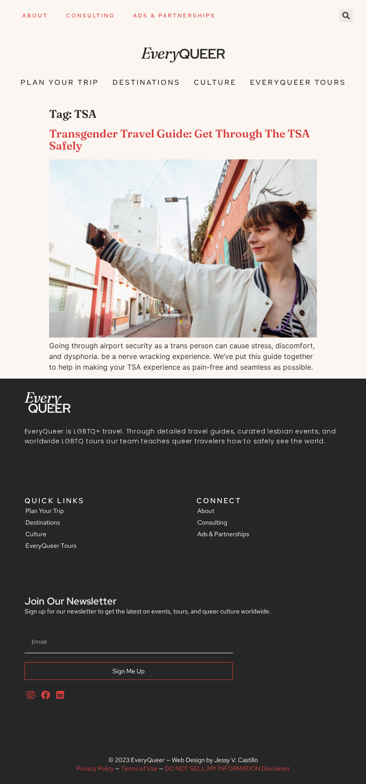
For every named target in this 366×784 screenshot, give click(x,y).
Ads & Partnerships (174, 15)
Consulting (90, 15)
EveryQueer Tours (298, 82)
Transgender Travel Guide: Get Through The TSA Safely (179, 140)
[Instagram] (31, 695)
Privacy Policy (95, 768)
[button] (346, 15)
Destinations (146, 82)
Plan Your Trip (60, 82)
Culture (215, 82)
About (35, 15)
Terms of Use (139, 768)
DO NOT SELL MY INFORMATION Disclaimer (227, 768)
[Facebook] (45, 695)
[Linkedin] (60, 695)
